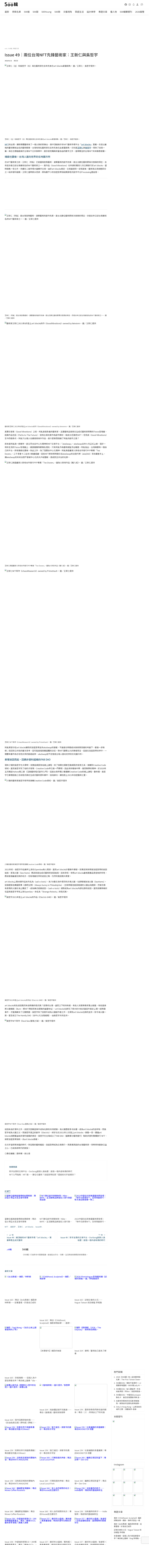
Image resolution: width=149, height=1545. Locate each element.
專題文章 (102, 11)
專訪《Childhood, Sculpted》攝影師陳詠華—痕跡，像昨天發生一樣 (127, 1519)
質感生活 (79, 11)
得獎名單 (16, 11)
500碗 (57, 11)
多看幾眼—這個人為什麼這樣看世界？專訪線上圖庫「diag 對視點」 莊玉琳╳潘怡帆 (127, 1537)
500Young (46, 11)
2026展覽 (139, 11)
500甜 (35, 11)
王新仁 (20, 1226)
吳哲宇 (13, 1226)
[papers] (133, 4)
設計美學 (91, 11)
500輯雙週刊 (126, 11)
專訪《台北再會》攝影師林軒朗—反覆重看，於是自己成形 (128, 1525)
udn (6, 48)
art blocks (29, 1226)
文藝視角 (67, 11)
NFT (6, 1226)
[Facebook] (126, 4)
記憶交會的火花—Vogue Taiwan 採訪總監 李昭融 (127, 1531)
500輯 (10, 48)
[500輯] (11, 4)
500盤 (27, 11)
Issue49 (38, 1226)
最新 (7, 11)
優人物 (113, 11)
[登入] (137, 4)
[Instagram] (130, 4)
